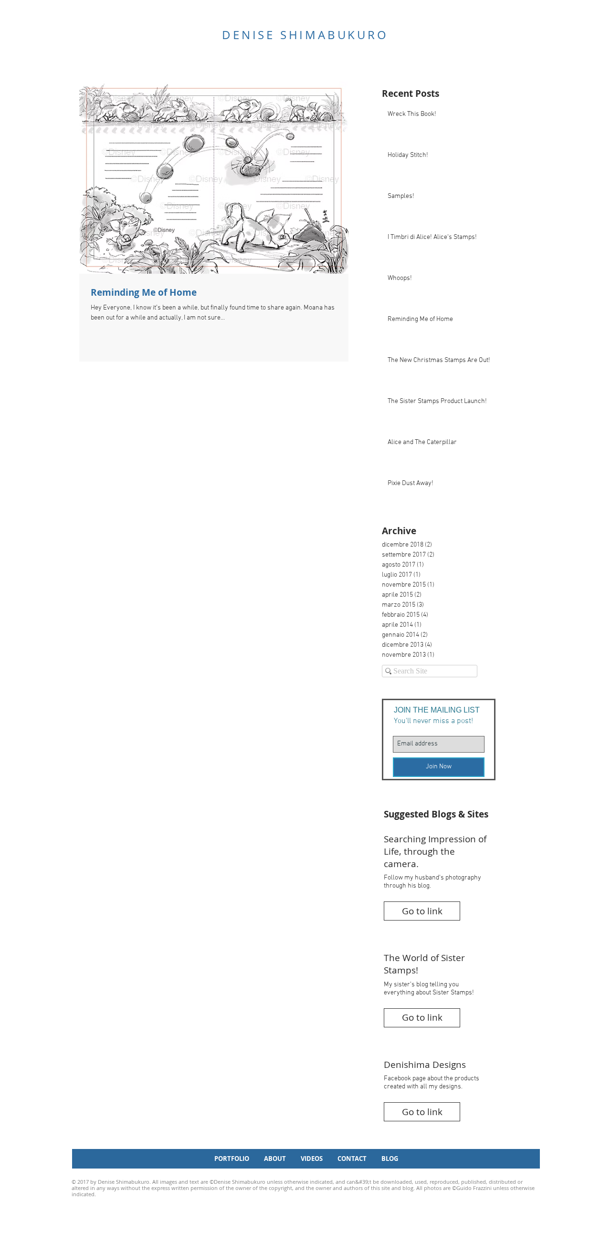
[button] (422, 911)
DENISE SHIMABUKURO (305, 34)
